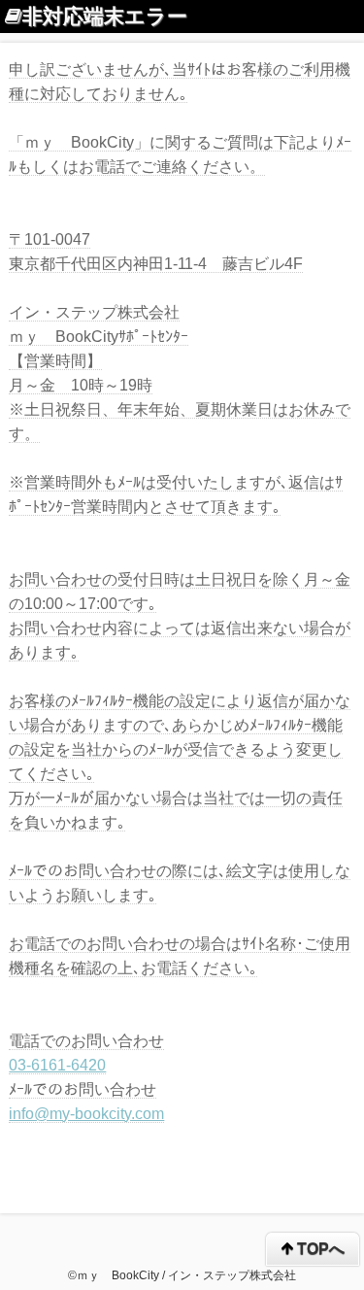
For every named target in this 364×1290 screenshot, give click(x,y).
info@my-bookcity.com (86, 1113)
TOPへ (319, 1248)
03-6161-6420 (57, 1065)
